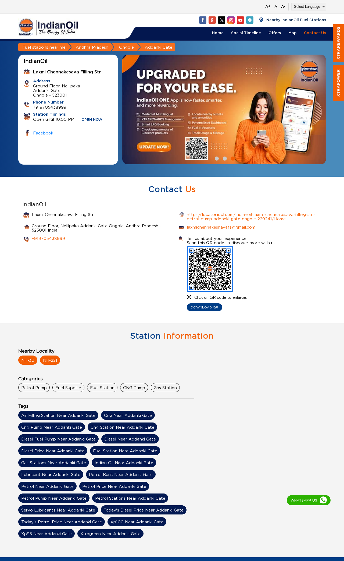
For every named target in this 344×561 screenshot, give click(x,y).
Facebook (43, 133)
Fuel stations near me (44, 47)
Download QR (204, 307)
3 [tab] (232, 158)
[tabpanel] (224, 109)
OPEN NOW (91, 120)
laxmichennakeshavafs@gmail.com (221, 227)
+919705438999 (48, 238)
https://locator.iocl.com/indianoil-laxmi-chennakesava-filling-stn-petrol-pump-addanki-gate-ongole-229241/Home (251, 216)
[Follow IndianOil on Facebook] (203, 20)
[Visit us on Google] (212, 20)
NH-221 (50, 360)
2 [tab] (224, 158)
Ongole (126, 47)
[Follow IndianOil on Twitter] (221, 20)
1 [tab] (216, 158)
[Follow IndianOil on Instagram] (231, 20)
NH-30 (27, 360)
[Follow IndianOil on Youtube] (240, 20)
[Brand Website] (250, 20)
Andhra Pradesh (92, 47)
